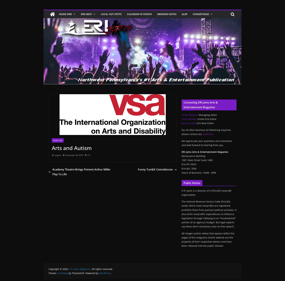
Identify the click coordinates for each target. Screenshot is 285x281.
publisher (208, 134)
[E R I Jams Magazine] (52, 14)
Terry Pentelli (189, 119)
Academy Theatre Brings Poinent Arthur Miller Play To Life (81, 172)
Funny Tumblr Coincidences (155, 169)
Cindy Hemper (189, 114)
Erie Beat (86, 14)
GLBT (185, 14)
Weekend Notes (166, 14)
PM (88, 155)
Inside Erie (65, 14)
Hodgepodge (201, 14)
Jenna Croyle (188, 123)
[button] (74, 14)
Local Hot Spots (111, 14)
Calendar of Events (139, 14)
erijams (57, 155)
